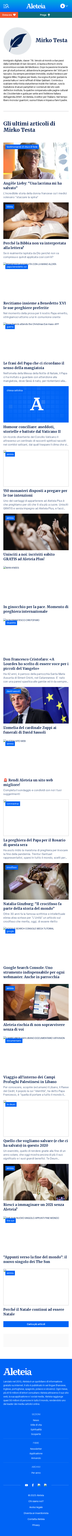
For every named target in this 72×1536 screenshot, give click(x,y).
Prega (43, 14)
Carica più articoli (36, 1324)
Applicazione (36, 1453)
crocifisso (12, 867)
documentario (14, 1040)
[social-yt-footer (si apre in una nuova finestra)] (26, 1485)
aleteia (10, 454)
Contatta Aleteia (36, 1519)
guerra (10, 326)
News (36, 1420)
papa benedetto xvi (17, 266)
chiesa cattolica (15, 390)
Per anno (36, 1472)
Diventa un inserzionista (36, 1513)
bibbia (10, 206)
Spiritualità (36, 1429)
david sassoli (13, 691)
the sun (10, 1220)
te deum (11, 1104)
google (10, 931)
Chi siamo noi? (36, 1501)
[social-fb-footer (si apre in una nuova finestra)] (32, 1485)
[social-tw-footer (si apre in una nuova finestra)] (39, 1485)
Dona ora (7, 14)
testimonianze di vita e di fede (22, 146)
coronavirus (13, 803)
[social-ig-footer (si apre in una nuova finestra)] (45, 1485)
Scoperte (36, 1434)
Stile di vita (36, 1424)
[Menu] (13, 6)
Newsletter (36, 1448)
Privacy (36, 1525)
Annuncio (36, 1458)
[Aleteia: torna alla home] (36, 6)
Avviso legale (36, 1507)
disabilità (11, 622)
